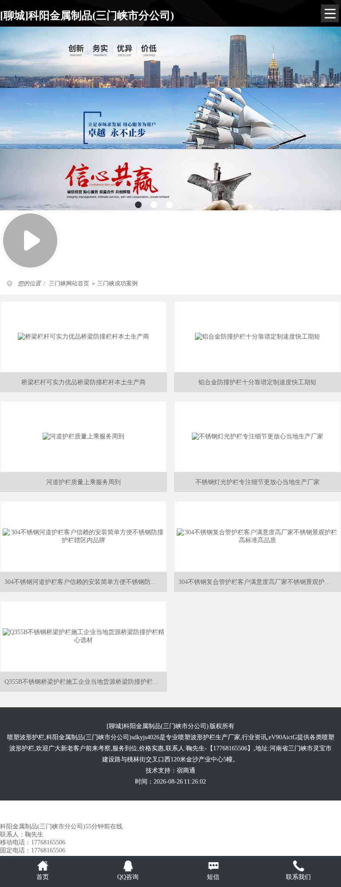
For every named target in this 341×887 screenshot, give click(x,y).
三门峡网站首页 (69, 283)
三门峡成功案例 (117, 283)
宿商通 (186, 770)
